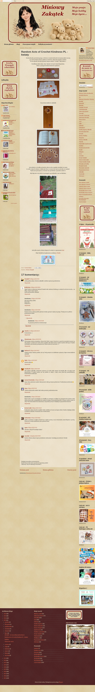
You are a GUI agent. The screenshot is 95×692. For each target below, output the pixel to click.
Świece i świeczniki (84, 160)
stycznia (7, 655)
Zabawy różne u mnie (84, 186)
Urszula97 (27, 279)
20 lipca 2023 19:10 (35, 298)
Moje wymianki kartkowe (85, 194)
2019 (5, 665)
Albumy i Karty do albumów (86, 93)
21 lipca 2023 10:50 (36, 339)
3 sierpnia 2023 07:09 (35, 436)
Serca (80, 154)
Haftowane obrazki (84, 117)
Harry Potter (82, 119)
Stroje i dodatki (83, 158)
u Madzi (58, 253)
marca (6, 651)
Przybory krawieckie (84, 147)
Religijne (81, 152)
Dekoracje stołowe (83, 111)
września (7, 628)
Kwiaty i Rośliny (83, 135)
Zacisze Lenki (28, 408)
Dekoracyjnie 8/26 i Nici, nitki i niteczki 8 (12, 175)
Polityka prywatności (45, 44)
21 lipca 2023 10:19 (35, 310)
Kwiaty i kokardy (38, 625)
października (8, 626)
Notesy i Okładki (83, 139)
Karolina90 (27, 368)
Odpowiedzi (29, 318)
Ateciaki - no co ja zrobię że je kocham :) (15, 635)
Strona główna (9, 44)
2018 (5, 667)
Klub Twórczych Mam (8, 162)
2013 (5, 678)
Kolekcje (81, 196)
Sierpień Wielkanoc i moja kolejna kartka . (12, 133)
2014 (5, 676)
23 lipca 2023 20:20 (37, 408)
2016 (5, 671)
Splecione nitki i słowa (8, 172)
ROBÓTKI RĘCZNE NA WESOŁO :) (8, 151)
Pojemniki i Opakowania (85, 143)
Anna (26, 388)
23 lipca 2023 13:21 (32, 388)
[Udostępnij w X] (38, 268)
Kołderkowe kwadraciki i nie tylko (9, 193)
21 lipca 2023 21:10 (35, 368)
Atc (80, 97)
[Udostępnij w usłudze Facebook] (39, 268)
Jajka (80, 123)
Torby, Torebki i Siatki (84, 162)
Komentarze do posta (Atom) (33, 473)
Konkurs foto (37, 650)
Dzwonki (81, 113)
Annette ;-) (27, 331)
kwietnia (7, 648)
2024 (5, 618)
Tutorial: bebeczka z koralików (11, 165)
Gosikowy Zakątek (7, 140)
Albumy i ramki (38, 613)
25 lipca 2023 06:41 (35, 417)
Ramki (80, 149)
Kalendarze (82, 127)
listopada (7, 624)
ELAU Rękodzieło (7, 182)
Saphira (7, 639)
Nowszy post (24, 470)
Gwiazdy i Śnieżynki (84, 115)
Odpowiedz (27, 283)
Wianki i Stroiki (83, 166)
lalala (26, 360)
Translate (90, 87)
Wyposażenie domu (84, 170)
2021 (5, 660)
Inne (80, 121)
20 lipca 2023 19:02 (35, 287)
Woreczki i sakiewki (84, 168)
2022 (5, 658)
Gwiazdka (36, 617)
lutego (6, 653)
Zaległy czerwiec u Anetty (11, 123)
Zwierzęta (81, 176)
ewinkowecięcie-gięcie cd (9, 120)
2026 (5, 613)
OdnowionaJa (28, 339)
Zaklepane (11, 183)
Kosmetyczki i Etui (84, 131)
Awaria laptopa (12, 195)
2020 (5, 662)
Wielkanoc (36, 638)
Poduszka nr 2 (12, 153)
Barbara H (27, 350)
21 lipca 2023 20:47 (32, 360)
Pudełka (81, 145)
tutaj (63, 250)
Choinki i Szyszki (83, 107)
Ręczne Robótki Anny (8, 130)
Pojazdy (81, 141)
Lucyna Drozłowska (30, 380)
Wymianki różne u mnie (85, 190)
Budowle (81, 105)
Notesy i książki (30, 269)
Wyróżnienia (37, 660)
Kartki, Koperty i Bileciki (85, 129)
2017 (5, 669)
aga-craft (5, 105)
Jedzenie (81, 125)
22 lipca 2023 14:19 (39, 380)
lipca (6, 633)
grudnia (7, 622)
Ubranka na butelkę (84, 164)
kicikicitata (27, 287)
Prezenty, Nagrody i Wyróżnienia (84, 199)
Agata (26, 427)
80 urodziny (12, 106)
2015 (5, 673)
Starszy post (71, 470)
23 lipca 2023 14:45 (35, 396)
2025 (5, 616)
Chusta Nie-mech (9, 641)
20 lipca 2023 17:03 (34, 279)
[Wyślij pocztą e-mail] (35, 268)
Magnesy (81, 137)
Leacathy (27, 436)
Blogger (61, 682)
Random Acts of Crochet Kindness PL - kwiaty (16, 637)
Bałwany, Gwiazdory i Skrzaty (86, 99)
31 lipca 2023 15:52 (32, 427)
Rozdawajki (37, 654)
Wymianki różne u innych (85, 192)
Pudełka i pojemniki (39, 631)
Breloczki (81, 103)
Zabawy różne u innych (85, 188)
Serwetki (81, 155)
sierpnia (7, 631)
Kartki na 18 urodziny (12, 142)
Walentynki (37, 636)
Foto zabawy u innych (84, 184)
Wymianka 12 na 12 (39, 656)
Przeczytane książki (29, 44)
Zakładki (81, 172)
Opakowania (37, 629)
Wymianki (36, 658)
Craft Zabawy (6, 115)
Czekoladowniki (83, 109)
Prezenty (36, 652)
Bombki (81, 101)
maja (6, 646)
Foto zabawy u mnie (84, 182)
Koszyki (81, 133)
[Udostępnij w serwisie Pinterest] (40, 268)
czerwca (7, 644)
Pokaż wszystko (14, 203)
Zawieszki (81, 174)
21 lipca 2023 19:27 (34, 350)
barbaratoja (28, 417)
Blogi (18, 44)
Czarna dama (90, 48)
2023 (5, 620)
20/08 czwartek (6, 116)
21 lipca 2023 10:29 (35, 331)
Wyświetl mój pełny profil (85, 60)
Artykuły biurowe (83, 95)
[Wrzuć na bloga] (36, 268)
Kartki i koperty (38, 623)
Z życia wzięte (82, 202)
